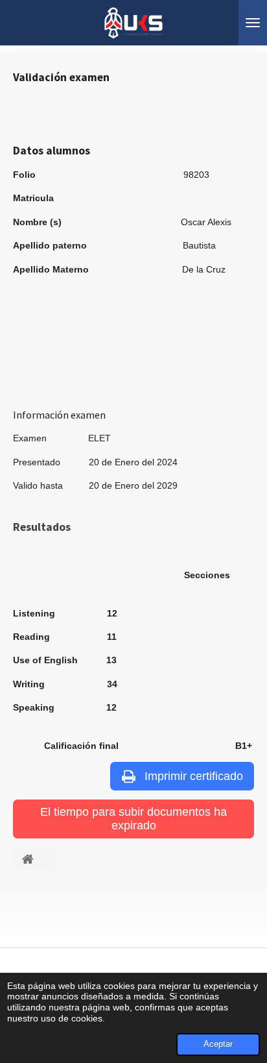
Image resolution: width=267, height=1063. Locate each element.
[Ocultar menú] (252, 22)
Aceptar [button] (218, 1044)
